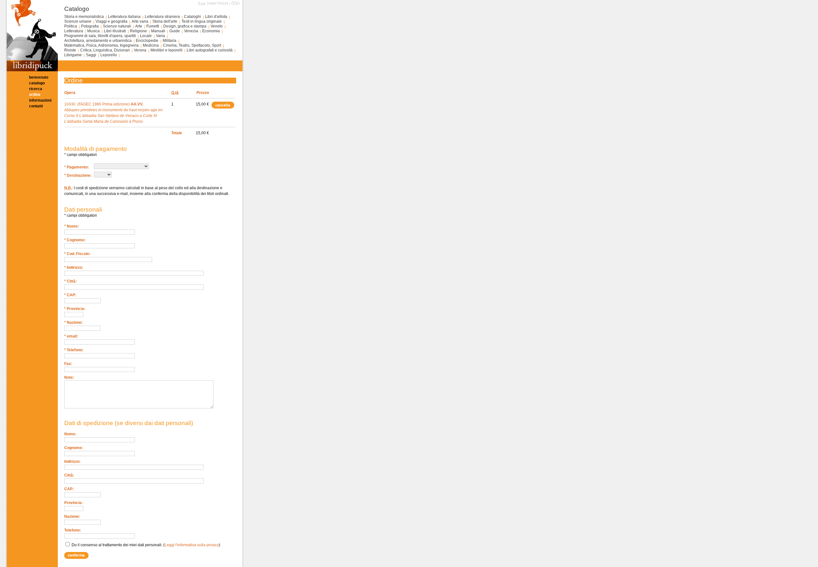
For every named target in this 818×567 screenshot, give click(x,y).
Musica (93, 31)
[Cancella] (223, 105)
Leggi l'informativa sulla (192, 545)
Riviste (70, 50)
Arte (138, 26)
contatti (36, 106)
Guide (174, 31)
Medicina (151, 45)
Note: (69, 377)
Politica (70, 26)
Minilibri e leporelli (166, 50)
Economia (211, 31)
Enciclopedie (147, 40)
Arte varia (140, 21)
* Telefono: (73, 350)
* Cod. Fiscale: (77, 254)
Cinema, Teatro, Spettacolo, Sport (192, 45)
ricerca (35, 89)
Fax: (68, 363)
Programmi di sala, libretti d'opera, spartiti (100, 36)
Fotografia (90, 26)
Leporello (108, 55)
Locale (146, 36)
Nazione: (72, 516)
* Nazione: (73, 322)
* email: (71, 336)
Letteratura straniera (162, 16)
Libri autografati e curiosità (210, 50)
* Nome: (71, 226)
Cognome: (73, 448)
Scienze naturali (117, 26)
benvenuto (38, 77)
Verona (140, 50)
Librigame (73, 55)
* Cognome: (75, 240)
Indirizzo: (72, 461)
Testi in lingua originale (201, 21)
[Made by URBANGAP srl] (235, 3)
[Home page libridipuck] (32, 70)
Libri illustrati (115, 31)
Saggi (91, 55)
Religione (138, 31)
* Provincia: (74, 309)
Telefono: (72, 530)
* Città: (70, 281)
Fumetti (152, 26)
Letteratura (73, 31)
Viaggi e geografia (111, 21)
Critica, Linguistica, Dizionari (105, 50)
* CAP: (70, 295)
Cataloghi (192, 16)
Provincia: (73, 503)
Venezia (191, 31)
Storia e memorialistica (84, 16)
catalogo (37, 83)
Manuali (158, 31)
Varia (160, 36)
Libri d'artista (216, 16)
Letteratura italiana (124, 16)
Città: (69, 475)
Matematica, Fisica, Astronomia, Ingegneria (101, 45)
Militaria (169, 40)
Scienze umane (77, 21)
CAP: (69, 489)
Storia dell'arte (164, 21)
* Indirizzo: (73, 267)
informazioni (40, 100)
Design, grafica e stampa (184, 26)
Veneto (217, 26)
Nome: (70, 434)
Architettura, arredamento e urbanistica (98, 40)
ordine (35, 94)
